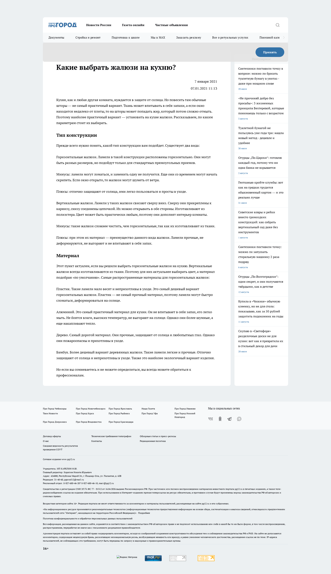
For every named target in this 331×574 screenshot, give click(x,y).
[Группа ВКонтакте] (210, 419)
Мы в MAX (158, 37)
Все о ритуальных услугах (230, 37)
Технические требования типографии (111, 436)
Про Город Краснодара (121, 421)
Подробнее (144, 512)
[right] (283, 38)
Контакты (96, 441)
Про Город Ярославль (120, 408)
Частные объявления (171, 25)
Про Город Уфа (150, 413)
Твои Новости (50, 413)
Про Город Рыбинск (119, 413)
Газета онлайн (133, 25)
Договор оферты (52, 436)
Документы (56, 37)
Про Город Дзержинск (55, 421)
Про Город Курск (85, 413)
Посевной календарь (274, 37)
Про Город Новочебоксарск (90, 408)
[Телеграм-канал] (229, 419)
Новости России (98, 25)
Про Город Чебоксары (54, 408)
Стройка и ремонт (88, 37)
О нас (46, 441)
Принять (270, 52)
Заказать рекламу (188, 37)
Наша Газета (148, 408)
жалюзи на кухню (173, 266)
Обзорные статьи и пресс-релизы (158, 436)
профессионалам (70, 375)
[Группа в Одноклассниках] (220, 419)
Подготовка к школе (126, 37)
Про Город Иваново (185, 408)
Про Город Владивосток (89, 421)
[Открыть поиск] (277, 25)
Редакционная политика (153, 441)
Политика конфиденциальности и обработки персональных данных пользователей (87, 518)
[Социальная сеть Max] (239, 419)
